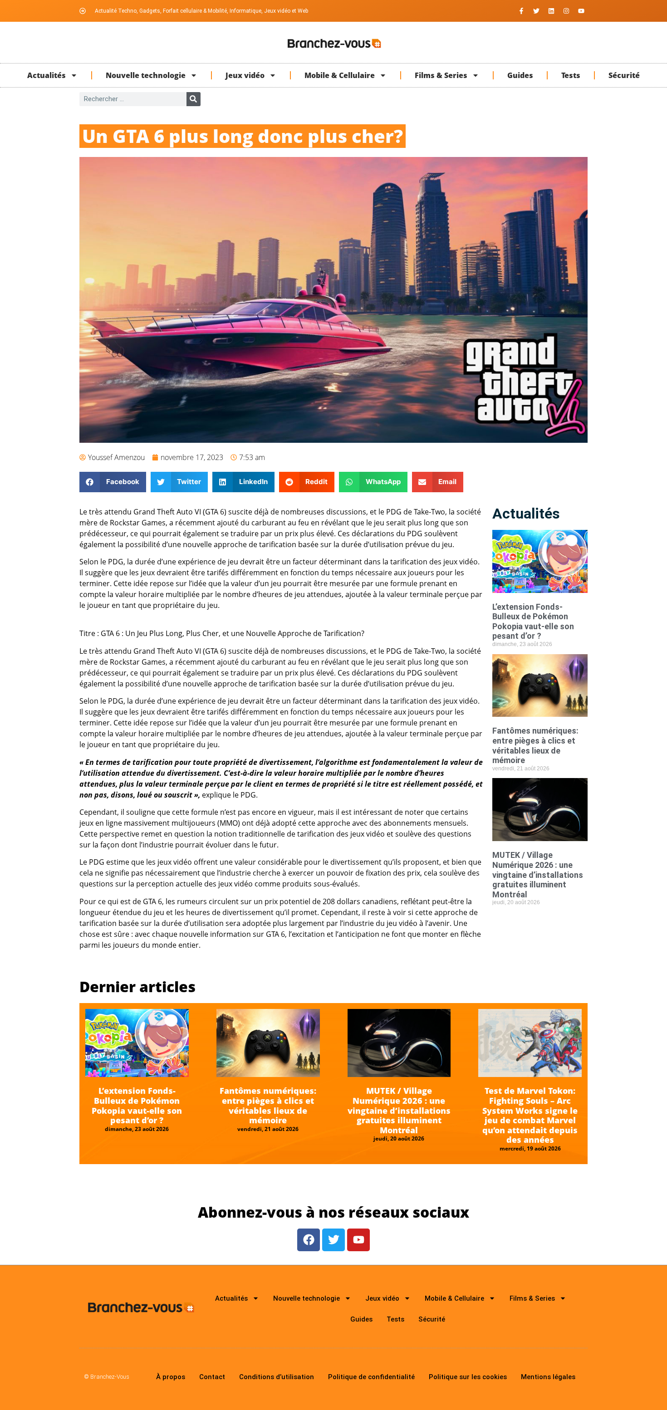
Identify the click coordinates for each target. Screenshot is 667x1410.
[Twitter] (536, 11)
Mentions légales (548, 1377)
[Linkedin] (551, 11)
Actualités (46, 75)
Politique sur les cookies (468, 1377)
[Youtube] (581, 11)
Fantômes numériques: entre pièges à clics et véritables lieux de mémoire (535, 745)
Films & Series (441, 75)
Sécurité (624, 75)
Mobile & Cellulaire (339, 75)
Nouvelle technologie (146, 75)
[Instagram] (566, 11)
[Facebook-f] (521, 11)
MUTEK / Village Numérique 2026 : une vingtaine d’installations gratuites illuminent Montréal (537, 874)
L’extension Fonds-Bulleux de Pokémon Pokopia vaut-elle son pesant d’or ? (533, 621)
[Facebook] (308, 1240)
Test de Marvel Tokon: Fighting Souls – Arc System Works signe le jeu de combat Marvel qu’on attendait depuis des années (530, 1115)
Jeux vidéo (245, 75)
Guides (520, 75)
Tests (570, 75)
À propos (170, 1377)
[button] (112, 482)
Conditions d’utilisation (276, 1377)
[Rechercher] (193, 99)
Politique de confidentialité (371, 1377)
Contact (212, 1377)
